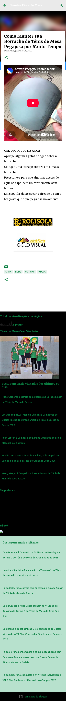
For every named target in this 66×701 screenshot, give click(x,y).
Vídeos (42, 272)
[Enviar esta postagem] (6, 268)
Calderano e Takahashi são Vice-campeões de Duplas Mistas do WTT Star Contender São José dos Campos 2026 (32, 634)
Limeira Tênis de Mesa (25, 5)
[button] (6, 57)
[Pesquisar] (61, 5)
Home (18, 272)
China (8, 272)
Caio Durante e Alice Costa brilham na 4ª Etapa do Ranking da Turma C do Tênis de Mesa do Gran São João (31, 611)
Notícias (30, 272)
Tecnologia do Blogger (35, 696)
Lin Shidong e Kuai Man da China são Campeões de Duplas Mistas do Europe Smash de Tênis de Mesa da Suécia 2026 (31, 419)
